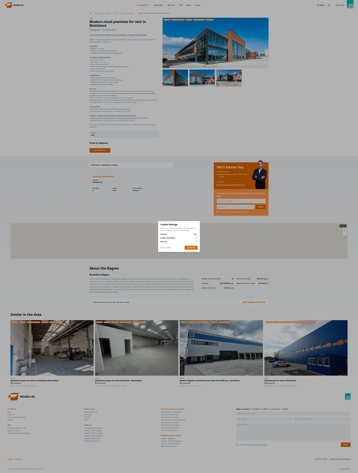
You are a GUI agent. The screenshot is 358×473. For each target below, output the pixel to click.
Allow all (191, 248)
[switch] (196, 234)
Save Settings (165, 248)
